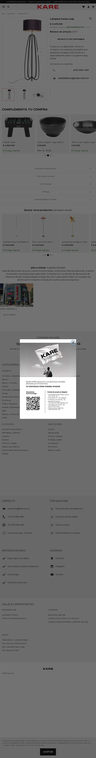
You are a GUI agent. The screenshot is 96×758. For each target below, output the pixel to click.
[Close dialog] (73, 342)
